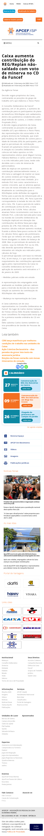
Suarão (4, 729)
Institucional (7, 657)
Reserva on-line (22, 705)
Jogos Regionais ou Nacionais (12, 758)
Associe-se (27, 792)
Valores (4, 678)
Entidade (5, 668)
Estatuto (4, 671)
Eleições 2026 (6, 692)
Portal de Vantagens (14, 573)
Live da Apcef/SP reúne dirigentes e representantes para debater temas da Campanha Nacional (21, 567)
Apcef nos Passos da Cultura (12, 779)
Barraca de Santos (8, 719)
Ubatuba (5, 734)
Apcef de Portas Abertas (10, 777)
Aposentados (28, 715)
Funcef (30, 668)
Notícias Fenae (11, 471)
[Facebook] (18, 367)
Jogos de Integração (9, 753)
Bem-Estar (20, 697)
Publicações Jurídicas (20, 463)
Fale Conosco (7, 792)
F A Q (4, 801)
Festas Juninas (6, 784)
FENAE (18, 4)
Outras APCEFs (28, 4)
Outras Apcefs (7, 705)
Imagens (14, 456)
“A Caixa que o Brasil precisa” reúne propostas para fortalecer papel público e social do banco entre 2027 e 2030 (21, 515)
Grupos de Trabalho (35, 671)
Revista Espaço (17, 436)
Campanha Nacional (35, 663)
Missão (4, 673)
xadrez (4, 765)
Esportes (6, 742)
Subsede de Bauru (8, 731)
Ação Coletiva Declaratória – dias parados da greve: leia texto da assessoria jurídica (18, 352)
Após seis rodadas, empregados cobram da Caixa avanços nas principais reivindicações (21, 561)
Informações (7, 689)
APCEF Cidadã (22, 692)
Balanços (5, 660)
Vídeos (13, 449)
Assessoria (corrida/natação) (12, 745)
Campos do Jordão (8, 721)
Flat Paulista (6, 726)
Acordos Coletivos (34, 660)
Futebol (4, 750)
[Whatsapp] (26, 367)
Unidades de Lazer (10, 715)
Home (12, 4)
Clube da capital (7, 724)
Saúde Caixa (32, 676)
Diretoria (5, 665)
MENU (8, 43)
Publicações (6, 707)
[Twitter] (22, 367)
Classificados (21, 700)
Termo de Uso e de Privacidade (13, 681)
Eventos (5, 774)
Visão (4, 676)
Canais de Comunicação (10, 798)
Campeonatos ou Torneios (11, 748)
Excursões (5, 782)
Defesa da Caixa (33, 665)
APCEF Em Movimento (20, 442)
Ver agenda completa (34, 427)
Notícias (4, 700)
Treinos (4, 763)
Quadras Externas (8, 760)
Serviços (20, 689)
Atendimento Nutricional (25, 695)
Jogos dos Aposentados (10, 755)
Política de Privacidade (16, 832)
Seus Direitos (33, 657)
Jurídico (30, 673)
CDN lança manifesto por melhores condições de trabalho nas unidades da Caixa (21, 343)
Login (39, 19)
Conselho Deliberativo (9, 663)
